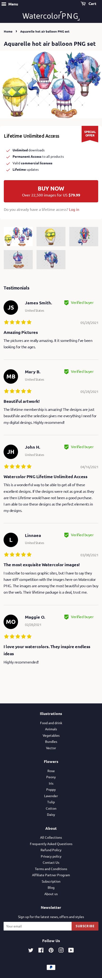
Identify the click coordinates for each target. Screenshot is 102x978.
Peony (51, 777)
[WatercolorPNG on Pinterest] (51, 951)
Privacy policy (51, 856)
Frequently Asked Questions (51, 844)
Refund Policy (51, 850)
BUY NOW (51, 191)
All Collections (51, 837)
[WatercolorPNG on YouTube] (71, 951)
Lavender (51, 796)
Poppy (51, 789)
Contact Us (51, 862)
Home (8, 31)
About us (51, 894)
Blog (51, 887)
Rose (51, 771)
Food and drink (51, 723)
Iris (51, 783)
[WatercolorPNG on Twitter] (30, 951)
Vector (51, 748)
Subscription (51, 881)
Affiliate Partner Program (51, 875)
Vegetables (51, 735)
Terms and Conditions (51, 869)
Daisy (51, 814)
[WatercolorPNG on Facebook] (41, 951)
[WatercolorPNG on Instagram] (61, 951)
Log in (74, 209)
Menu (12, 3)
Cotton (51, 808)
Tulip (51, 802)
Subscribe (85, 926)
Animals (51, 729)
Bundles (51, 741)
